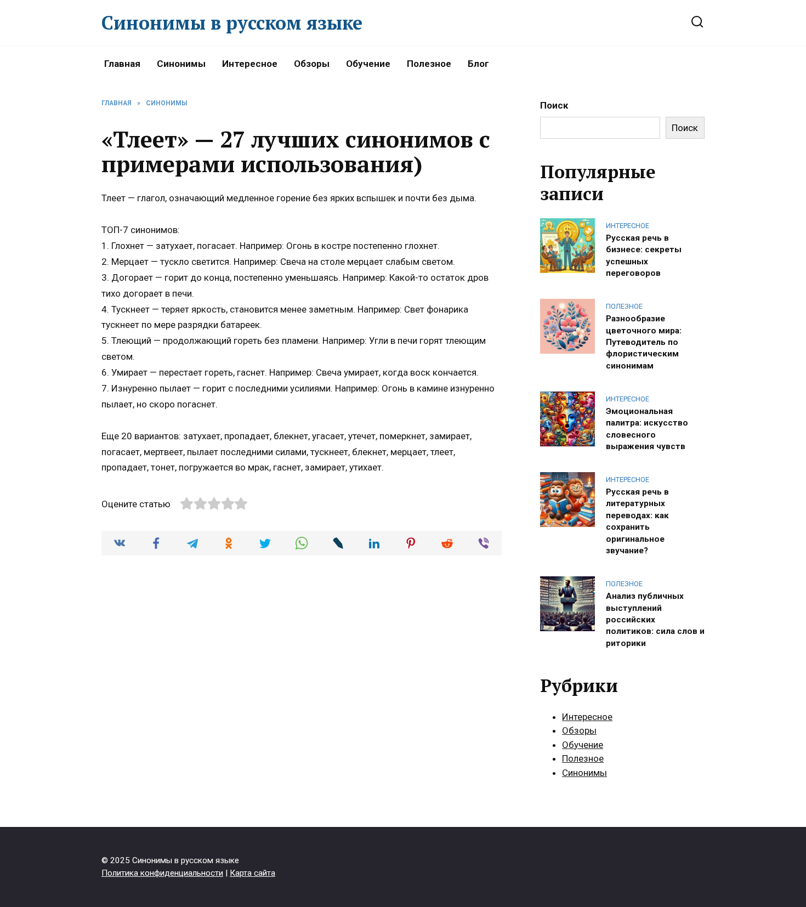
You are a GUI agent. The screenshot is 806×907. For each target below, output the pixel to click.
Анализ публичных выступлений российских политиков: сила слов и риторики (655, 619)
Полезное (429, 63)
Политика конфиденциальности (162, 873)
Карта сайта (252, 873)
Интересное (249, 63)
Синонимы (181, 63)
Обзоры (312, 63)
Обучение (368, 63)
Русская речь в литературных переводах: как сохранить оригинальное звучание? (637, 521)
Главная (122, 63)
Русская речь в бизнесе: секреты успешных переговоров (644, 255)
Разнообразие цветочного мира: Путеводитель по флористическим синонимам (644, 342)
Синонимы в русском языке (231, 22)
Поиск (554, 105)
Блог (478, 63)
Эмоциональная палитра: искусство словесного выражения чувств (647, 428)
